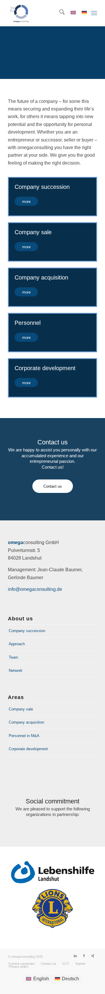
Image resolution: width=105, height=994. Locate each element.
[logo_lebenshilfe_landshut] (52, 872)
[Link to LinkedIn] (75, 955)
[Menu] (94, 13)
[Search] (59, 13)
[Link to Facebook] (84, 955)
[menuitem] (59, 13)
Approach (17, 644)
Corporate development (28, 749)
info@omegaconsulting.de (35, 589)
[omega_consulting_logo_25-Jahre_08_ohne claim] (43, 13)
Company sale (21, 709)
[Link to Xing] (92, 955)
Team (13, 657)
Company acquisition (26, 722)
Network (15, 670)
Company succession (27, 631)
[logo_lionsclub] (52, 908)
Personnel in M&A (24, 736)
